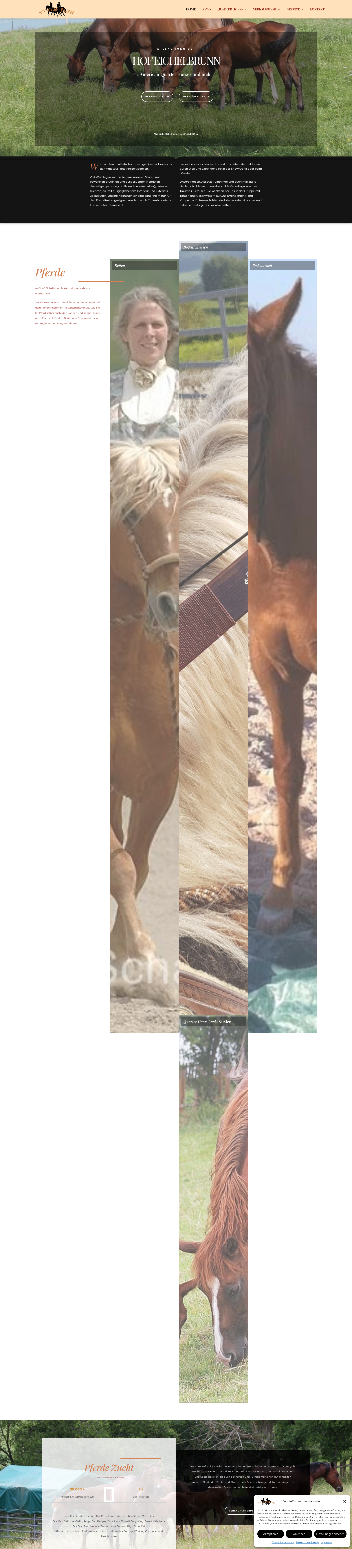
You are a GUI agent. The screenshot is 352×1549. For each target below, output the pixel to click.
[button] (344, 1501)
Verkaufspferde (266, 9)
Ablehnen (299, 1534)
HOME (191, 9)
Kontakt (317, 9)
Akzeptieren (270, 1534)
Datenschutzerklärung (283, 1542)
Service (293, 9)
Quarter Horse (230, 9)
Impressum (326, 1542)
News (206, 9)
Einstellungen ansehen (330, 1534)
